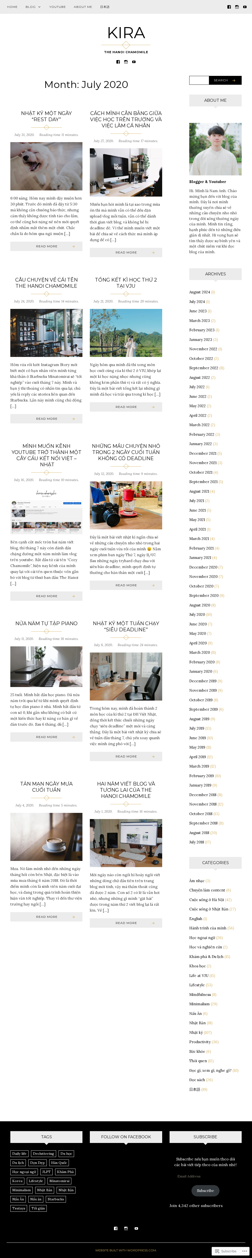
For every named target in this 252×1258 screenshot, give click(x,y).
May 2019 (197, 747)
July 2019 (196, 728)
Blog (31, 7)
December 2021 (202, 453)
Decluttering (43, 1153)
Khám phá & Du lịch (206, 956)
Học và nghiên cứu (205, 947)
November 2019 (203, 690)
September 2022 (203, 368)
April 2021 (197, 529)
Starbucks (56, 1199)
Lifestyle (197, 985)
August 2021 (199, 491)
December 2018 (202, 794)
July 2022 (197, 387)
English (195, 918)
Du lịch (18, 1162)
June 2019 (197, 738)
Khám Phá (65, 1172)
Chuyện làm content (207, 890)
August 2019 (199, 719)
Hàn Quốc (59, 1162)
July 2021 (196, 500)
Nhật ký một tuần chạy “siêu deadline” (126, 627)
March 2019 (199, 766)
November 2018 (203, 804)
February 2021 (201, 548)
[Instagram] (237, 6)
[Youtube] (244, 6)
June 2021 (197, 510)
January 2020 (200, 671)
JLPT (46, 1172)
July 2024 (197, 301)
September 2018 (203, 823)
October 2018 (200, 813)
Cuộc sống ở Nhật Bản (208, 909)
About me (83, 7)
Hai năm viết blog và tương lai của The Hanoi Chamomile (126, 790)
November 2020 (203, 576)
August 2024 (199, 292)
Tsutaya (18, 1208)
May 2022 (197, 405)
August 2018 (199, 832)
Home (12, 7)
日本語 (105, 7)
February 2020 (202, 662)
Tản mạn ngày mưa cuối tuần (46, 787)
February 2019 (201, 775)
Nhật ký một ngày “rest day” (46, 116)
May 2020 (197, 633)
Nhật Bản (197, 1023)
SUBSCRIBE (205, 1137)
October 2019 (201, 700)
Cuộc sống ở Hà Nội (206, 899)
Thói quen (198, 1060)
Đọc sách (197, 1079)
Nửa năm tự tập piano (46, 623)
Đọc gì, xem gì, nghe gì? (210, 1070)
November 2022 (203, 349)
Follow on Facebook (126, 1137)
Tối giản (38, 1208)
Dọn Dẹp (37, 1162)
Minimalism (199, 1004)
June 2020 (198, 624)
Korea (17, 1181)
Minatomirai (59, 1181)
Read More (47, 246)
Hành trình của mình (207, 928)
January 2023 (200, 339)
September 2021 (203, 481)
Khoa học (197, 966)
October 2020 (201, 586)
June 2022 (197, 396)
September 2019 (203, 709)
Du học (66, 1153)
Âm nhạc (197, 880)
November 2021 (203, 462)
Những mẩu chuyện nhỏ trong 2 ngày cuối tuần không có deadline (126, 452)
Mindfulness (200, 994)
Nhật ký (196, 1032)
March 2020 (199, 652)
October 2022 (201, 358)
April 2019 (197, 757)
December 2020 (203, 567)
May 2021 (197, 519)
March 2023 (199, 320)
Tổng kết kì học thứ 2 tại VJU (126, 283)
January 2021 (200, 557)
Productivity (200, 1042)
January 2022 (200, 443)
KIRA (126, 32)
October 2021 (200, 472)
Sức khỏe (197, 1051)
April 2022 (197, 415)
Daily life (19, 1153)
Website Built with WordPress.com (125, 1250)
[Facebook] (229, 6)
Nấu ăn (35, 1199)
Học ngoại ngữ (202, 937)
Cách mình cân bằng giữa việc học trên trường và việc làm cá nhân (126, 119)
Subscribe (205, 1190)
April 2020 (198, 643)
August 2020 (199, 605)
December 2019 (203, 681)
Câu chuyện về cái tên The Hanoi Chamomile (46, 283)
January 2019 (200, 785)
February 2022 (201, 434)
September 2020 (204, 595)
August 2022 (199, 377)
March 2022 (199, 424)
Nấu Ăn (195, 1013)
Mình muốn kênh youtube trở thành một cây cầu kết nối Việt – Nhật (46, 455)
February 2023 (202, 330)
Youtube (57, 7)
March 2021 (199, 538)
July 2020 (197, 614)
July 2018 (196, 842)
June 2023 (198, 311)
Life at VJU (198, 975)
